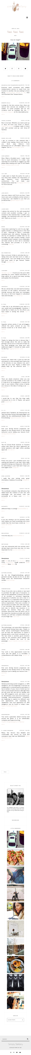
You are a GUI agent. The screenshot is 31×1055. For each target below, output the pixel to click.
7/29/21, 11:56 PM (24, 476)
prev (5, 772)
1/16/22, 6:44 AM (24, 588)
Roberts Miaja (6, 102)
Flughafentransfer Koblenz (18, 418)
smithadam (5, 544)
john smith (5, 193)
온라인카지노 (10, 562)
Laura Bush (5, 209)
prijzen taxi (8, 402)
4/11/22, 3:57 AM (24, 665)
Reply (3, 96)
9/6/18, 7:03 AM (25, 85)
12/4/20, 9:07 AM (24, 321)
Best (3, 376)
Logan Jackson (6, 120)
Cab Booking (10, 580)
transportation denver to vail (15, 92)
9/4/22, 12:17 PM (24, 681)
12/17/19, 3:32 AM (24, 226)
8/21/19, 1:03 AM (24, 173)
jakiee (3, 649)
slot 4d (4, 442)
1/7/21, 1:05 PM (25, 376)
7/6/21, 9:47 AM (25, 458)
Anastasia (5, 286)
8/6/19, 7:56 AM (25, 155)
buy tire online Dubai (19, 550)
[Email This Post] (25, 68)
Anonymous (5, 665)
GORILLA (4, 458)
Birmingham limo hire (23, 183)
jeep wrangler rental (18, 147)
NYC (15, 35)
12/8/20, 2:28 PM (24, 337)
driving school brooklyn (9, 434)
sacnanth (5, 506)
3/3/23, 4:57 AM (24, 714)
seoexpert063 (6, 714)
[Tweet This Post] (5, 68)
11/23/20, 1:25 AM (24, 286)
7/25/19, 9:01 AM (24, 138)
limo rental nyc (18, 295)
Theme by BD (18, 1047)
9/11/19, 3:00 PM (25, 209)
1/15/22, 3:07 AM (24, 572)
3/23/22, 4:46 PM (24, 649)
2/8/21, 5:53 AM (24, 410)
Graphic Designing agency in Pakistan (13, 722)
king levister (6, 476)
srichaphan (5, 533)
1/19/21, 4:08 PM (24, 396)
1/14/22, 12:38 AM (24, 558)
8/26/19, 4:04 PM (24, 193)
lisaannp (4, 270)
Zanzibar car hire (7, 273)
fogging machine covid (16, 348)
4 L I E (3, 410)
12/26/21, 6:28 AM (24, 533)
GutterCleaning (7, 572)
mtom (3, 226)
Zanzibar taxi (10, 262)
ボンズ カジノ (21, 561)
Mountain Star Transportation (11, 85)
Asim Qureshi (5, 156)
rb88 (6, 561)
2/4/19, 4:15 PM (25, 120)
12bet (13, 564)
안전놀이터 (15, 467)
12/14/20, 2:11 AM (24, 357)
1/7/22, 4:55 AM (25, 544)
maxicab (11, 244)
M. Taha (4, 304)
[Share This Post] (12, 68)
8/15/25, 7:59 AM (24, 730)
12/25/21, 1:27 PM (24, 517)
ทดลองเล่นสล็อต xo (22, 508)
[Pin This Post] (18, 68)
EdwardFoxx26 (6, 588)
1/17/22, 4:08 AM (24, 625)
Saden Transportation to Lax (10, 165)
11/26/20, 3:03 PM (24, 304)
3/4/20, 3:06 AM (24, 252)
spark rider (5, 396)
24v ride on (11, 450)
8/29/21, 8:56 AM (24, 488)
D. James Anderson (7, 730)
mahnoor (4, 357)
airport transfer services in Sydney (18, 641)
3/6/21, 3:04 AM (25, 442)
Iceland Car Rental (7, 126)
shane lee (5, 426)
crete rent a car (21, 218)
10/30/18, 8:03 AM (24, 102)
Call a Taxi (16, 616)
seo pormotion (6, 252)
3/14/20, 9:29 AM (24, 270)
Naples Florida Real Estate (9, 706)
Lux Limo (4, 173)
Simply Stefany (15, 1044)
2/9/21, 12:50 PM (24, 426)
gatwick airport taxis (17, 200)
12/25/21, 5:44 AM (24, 506)
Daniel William (6, 138)
